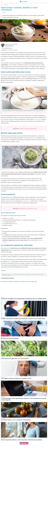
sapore (10, 261)
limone (15, 223)
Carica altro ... (24, 443)
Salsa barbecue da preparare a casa (28, 208)
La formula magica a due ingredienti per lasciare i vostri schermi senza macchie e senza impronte (23, 399)
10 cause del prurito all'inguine (9, 338)
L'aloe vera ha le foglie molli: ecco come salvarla (15, 358)
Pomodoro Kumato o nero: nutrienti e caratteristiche (16, 420)
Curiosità (3, 317)
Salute (2, 297)
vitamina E (22, 78)
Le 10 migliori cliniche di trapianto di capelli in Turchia (16, 378)
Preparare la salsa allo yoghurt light (27, 128)
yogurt (8, 218)
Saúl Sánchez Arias (9, 45)
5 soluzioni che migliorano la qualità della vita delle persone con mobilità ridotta (23, 298)
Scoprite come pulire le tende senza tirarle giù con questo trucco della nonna (23, 318)
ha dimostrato (37, 119)
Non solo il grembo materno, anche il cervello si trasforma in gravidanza (21, 440)
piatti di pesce (26, 201)
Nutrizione (6, 4)
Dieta (2, 4)
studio (35, 137)
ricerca (40, 180)
